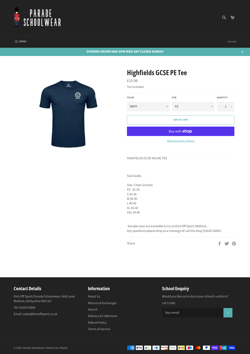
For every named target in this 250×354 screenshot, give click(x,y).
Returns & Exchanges (102, 303)
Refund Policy (97, 322)
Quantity (222, 97)
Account (232, 41)
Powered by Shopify (56, 348)
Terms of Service (99, 329)
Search (92, 309)
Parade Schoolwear (33, 348)
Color (130, 97)
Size (174, 97)
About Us (94, 296)
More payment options (180, 141)
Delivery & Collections (102, 316)
